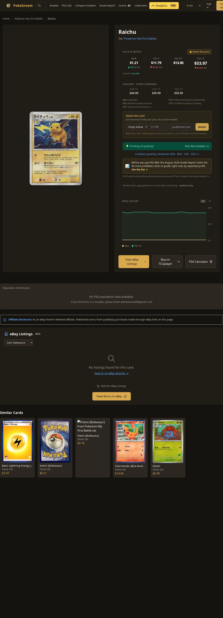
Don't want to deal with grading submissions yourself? (166, 176)
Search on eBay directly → (112, 373)
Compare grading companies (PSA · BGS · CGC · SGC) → (167, 154)
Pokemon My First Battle (29, 18)
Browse (54, 5)
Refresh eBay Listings (113, 386)
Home (6, 18)
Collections (140, 5)
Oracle (124, 5)
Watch (202, 127)
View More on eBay (109, 396)
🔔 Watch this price (199, 51)
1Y (210, 201)
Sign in (209, 5)
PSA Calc (67, 5)
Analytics (166, 6)
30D (203, 201)
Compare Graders (85, 5)
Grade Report (107, 5)
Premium (146, 133)
